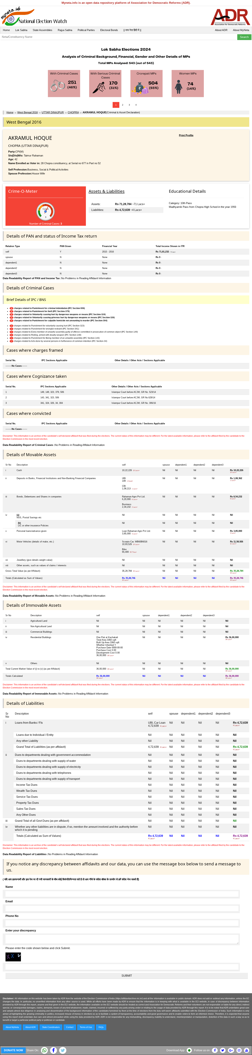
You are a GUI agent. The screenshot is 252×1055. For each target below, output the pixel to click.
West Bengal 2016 (27, 112)
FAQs (101, 1027)
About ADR (221, 30)
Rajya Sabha (65, 30)
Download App (175, 1050)
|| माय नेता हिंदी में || (132, 30)
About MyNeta (241, 30)
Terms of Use (86, 1027)
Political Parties (86, 30)
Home (6, 30)
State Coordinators (51, 1027)
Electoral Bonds (109, 30)
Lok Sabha (21, 30)
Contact (69, 1027)
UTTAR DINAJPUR (53, 112)
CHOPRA (73, 112)
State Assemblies (42, 30)
